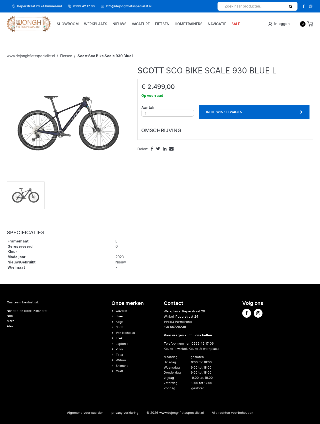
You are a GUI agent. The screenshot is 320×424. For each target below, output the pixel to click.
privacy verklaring (125, 413)
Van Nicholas (125, 333)
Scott (120, 327)
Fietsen (162, 24)
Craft (119, 371)
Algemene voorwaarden (85, 413)
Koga (120, 322)
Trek (119, 338)
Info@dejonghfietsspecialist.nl (129, 6)
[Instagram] (310, 6)
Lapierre (122, 344)
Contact (173, 303)
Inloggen (281, 23)
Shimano (122, 366)
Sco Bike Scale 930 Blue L (106, 56)
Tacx (119, 355)
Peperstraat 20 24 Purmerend (39, 6)
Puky (119, 349)
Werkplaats (95, 24)
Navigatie (217, 24)
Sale (236, 24)
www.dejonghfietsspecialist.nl (31, 56)
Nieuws (119, 24)
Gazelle (121, 311)
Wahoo (121, 360)
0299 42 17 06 (84, 6)
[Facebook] (303, 6)
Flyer (119, 316)
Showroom (68, 24)
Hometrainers (188, 24)
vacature (141, 24)
